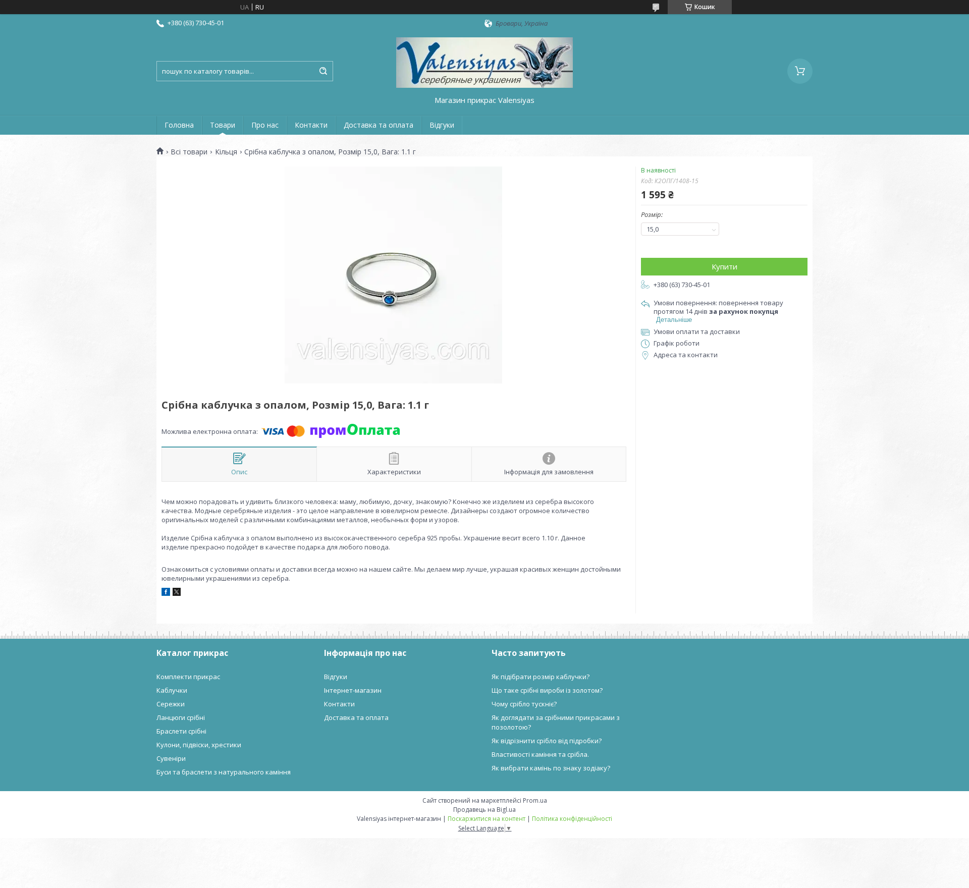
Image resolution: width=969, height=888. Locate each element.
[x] (177, 593)
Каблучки (171, 690)
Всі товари (189, 151)
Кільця (226, 151)
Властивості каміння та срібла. (540, 754)
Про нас (265, 125)
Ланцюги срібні (180, 717)
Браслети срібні (181, 731)
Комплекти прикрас (188, 676)
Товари (222, 125)
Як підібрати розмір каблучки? (540, 676)
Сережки (170, 703)
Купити (724, 266)
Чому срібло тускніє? (524, 703)
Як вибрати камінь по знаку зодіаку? (551, 767)
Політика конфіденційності (572, 818)
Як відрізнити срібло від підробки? (547, 740)
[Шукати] (323, 71)
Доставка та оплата (378, 125)
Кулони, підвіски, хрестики (198, 744)
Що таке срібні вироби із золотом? (547, 690)
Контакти (311, 125)
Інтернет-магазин (353, 690)
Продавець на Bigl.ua (484, 809)
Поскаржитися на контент (486, 818)
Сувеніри (171, 758)
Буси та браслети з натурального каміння (223, 771)
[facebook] (166, 593)
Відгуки (441, 125)
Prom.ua (535, 800)
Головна (179, 125)
